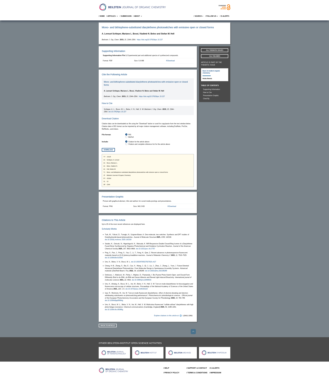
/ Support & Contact (196, 368)
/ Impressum (215, 373)
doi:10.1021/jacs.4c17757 (145, 249)
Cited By (206, 99)
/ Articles (111, 16)
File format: (106, 135)
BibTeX (131, 137)
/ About (136, 16)
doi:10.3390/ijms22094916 (141, 280)
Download (171, 61)
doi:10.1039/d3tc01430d (114, 258)
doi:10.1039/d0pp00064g (114, 300)
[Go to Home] (114, 370)
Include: (105, 142)
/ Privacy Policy (171, 373)
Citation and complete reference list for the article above (149, 144)
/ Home (102, 16)
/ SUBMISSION (125, 16)
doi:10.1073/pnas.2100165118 (136, 289)
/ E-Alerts (224, 16)
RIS (129, 135)
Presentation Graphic (211, 95)
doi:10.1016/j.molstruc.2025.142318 (118, 240)
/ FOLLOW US (210, 16)
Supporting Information (211, 89)
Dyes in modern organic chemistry (211, 72)
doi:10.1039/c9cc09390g (114, 309)
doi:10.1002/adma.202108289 (156, 271)
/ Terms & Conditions (196, 373)
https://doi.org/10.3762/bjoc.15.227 (150, 40)
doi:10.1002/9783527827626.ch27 (143, 262)
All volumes (214, 56)
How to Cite (207, 92)
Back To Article (108, 325)
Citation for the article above (138, 142)
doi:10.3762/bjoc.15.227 (117, 112)
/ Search (198, 16)
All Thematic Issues (214, 50)
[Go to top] (193, 331)
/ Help (166, 368)
